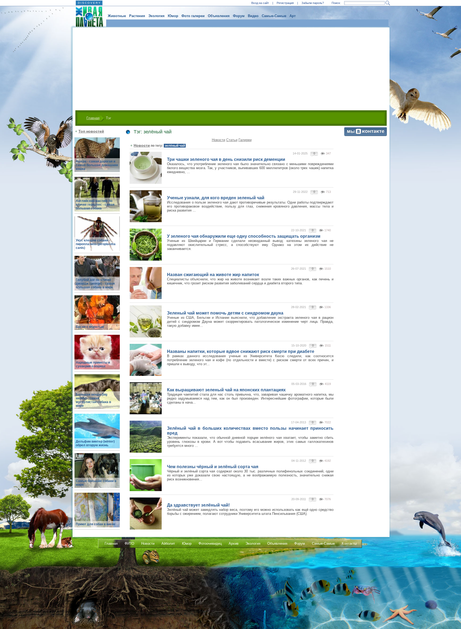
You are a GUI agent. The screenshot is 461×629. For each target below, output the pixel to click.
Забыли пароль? (312, 3)
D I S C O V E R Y (89, 2)
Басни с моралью (90, 327)
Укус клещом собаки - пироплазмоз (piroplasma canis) (96, 244)
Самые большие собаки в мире (96, 483)
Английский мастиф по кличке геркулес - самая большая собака (95, 204)
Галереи (245, 140)
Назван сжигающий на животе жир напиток (213, 274)
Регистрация (285, 3)
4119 (328, 383)
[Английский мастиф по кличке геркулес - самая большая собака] (97, 197)
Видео (253, 16)
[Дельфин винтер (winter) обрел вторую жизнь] (97, 434)
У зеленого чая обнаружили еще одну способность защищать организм (243, 236)
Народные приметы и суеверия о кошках (93, 364)
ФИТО (129, 544)
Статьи (231, 140)
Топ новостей (91, 131)
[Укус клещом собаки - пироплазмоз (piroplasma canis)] (97, 236)
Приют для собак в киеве (96, 524)
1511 (328, 345)
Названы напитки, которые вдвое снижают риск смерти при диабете (240, 351)
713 (328, 191)
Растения (137, 16)
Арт (292, 16)
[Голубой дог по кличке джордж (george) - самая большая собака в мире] (97, 276)
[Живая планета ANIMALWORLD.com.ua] (87, 16)
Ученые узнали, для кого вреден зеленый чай (215, 198)
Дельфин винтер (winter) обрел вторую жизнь (95, 443)
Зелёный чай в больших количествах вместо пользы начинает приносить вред (250, 430)
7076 (327, 499)
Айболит (168, 544)
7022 (327, 422)
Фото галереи (193, 16)
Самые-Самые (274, 16)
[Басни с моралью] (97, 315)
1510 (327, 268)
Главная (93, 118)
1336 (327, 307)
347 (328, 153)
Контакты (349, 544)
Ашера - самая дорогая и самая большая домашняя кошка (97, 165)
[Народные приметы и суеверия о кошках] (97, 355)
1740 (327, 230)
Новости (218, 140)
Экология (156, 16)
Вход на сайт (260, 3)
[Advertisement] (231, 67)
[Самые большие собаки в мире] (97, 473)
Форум (239, 16)
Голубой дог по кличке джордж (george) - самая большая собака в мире (95, 283)
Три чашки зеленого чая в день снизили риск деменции (226, 159)
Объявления (219, 16)
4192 (327, 460)
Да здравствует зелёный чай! (198, 505)
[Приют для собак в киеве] (97, 513)
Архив (234, 544)
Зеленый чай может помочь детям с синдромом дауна (225, 313)
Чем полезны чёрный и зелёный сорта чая (212, 466)
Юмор (173, 16)
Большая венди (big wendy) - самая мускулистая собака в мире (93, 400)
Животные (117, 16)
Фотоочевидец (210, 544)
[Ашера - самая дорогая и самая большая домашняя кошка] (97, 157)
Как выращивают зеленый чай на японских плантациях (226, 390)
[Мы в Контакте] (365, 135)
